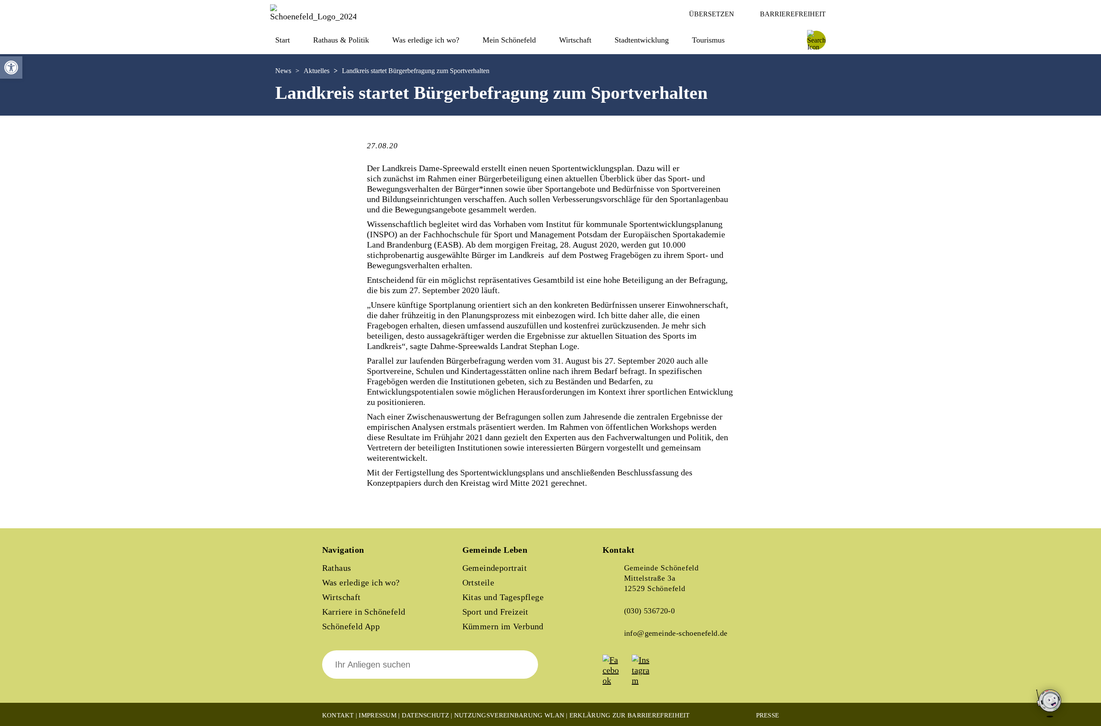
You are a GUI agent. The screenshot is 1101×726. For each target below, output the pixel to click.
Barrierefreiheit (793, 14)
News (283, 70)
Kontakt (338, 715)
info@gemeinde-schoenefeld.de (676, 633)
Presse (767, 715)
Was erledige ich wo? (425, 40)
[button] (11, 67)
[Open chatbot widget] (1049, 704)
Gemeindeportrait (494, 568)
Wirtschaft (341, 597)
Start (282, 40)
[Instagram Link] (645, 680)
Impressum (378, 715)
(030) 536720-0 (649, 611)
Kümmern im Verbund (503, 626)
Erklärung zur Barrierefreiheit (629, 715)
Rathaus (336, 568)
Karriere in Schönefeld (364, 611)
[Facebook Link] (616, 680)
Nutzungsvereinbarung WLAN (509, 715)
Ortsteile (478, 582)
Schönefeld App (351, 626)
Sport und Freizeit (495, 611)
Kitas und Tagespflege (503, 597)
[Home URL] (313, 16)
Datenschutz (425, 715)
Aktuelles (316, 70)
